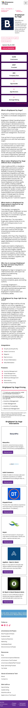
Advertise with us (6, 692)
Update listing (5, 690)
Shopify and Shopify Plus (11, 349)
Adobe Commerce (9, 351)
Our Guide (4, 668)
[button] (25, 3)
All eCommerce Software (8, 647)
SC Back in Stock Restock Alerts (13, 592)
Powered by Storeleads (21, 103)
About (3, 676)
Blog (2, 655)
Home (2, 8)
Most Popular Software (7, 634)
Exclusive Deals (5, 636)
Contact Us (4, 679)
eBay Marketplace (9, 362)
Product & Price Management (4, 11)
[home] (7, 3)
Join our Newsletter (8, 48)
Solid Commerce (8, 472)
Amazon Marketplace (10, 360)
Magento (6, 354)
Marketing (4, 641)
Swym (5, 532)
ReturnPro (6, 442)
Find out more (8, 452)
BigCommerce (8, 357)
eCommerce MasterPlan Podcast (10, 663)
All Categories (9, 8)
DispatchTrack (7, 502)
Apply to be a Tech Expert (8, 695)
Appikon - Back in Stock (11, 562)
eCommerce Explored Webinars (10, 657)
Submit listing (5, 687)
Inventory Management (19, 11)
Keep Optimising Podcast (8, 665)
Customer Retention (7, 639)
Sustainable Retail (6, 644)
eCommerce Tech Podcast (9, 660)
